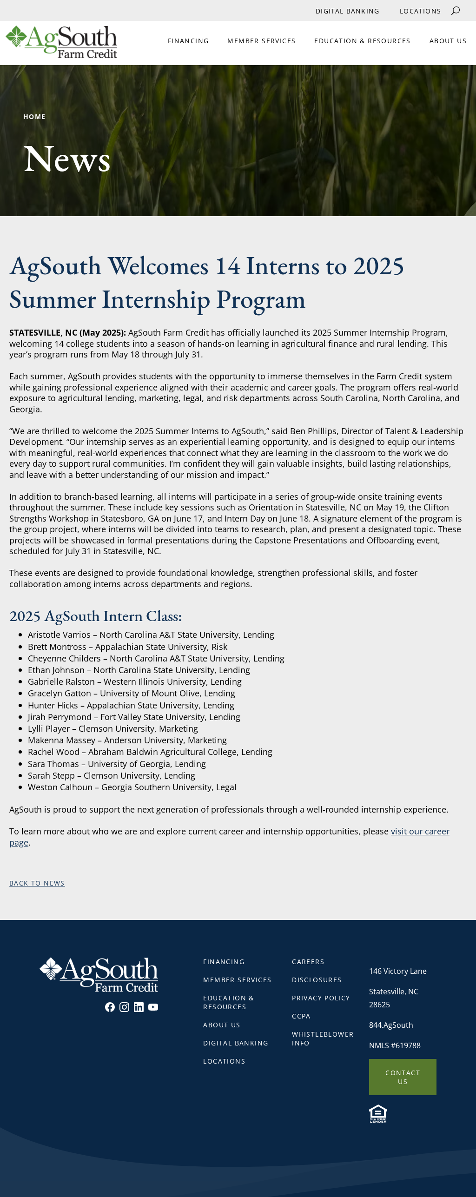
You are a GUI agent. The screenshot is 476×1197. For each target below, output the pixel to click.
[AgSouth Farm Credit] (58, 45)
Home (34, 116)
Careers (308, 961)
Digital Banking (347, 11)
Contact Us (402, 1077)
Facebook (110, 1007)
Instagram (124, 1007)
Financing (188, 40)
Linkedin (139, 1007)
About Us (448, 40)
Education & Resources (362, 40)
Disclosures (317, 979)
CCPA (301, 1016)
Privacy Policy (321, 997)
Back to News (37, 883)
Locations (420, 11)
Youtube (153, 1007)
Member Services (261, 40)
